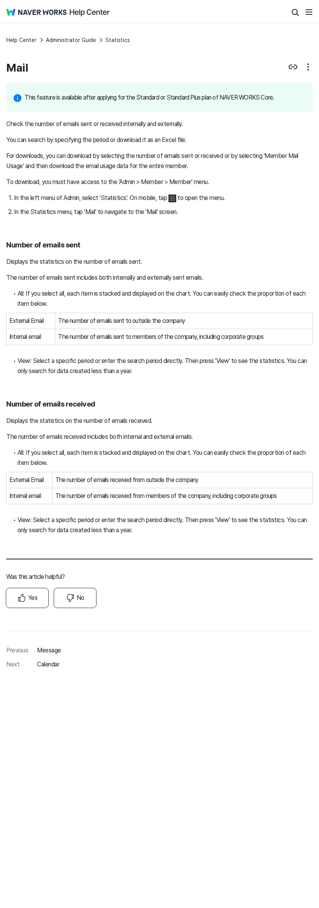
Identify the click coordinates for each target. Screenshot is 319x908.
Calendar (48, 664)
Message (49, 650)
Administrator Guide (71, 40)
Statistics (117, 40)
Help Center (21, 40)
